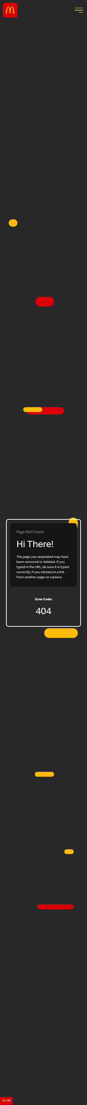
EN (4, 1101)
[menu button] (78, 10)
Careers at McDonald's (10, 10)
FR (8, 1101)
